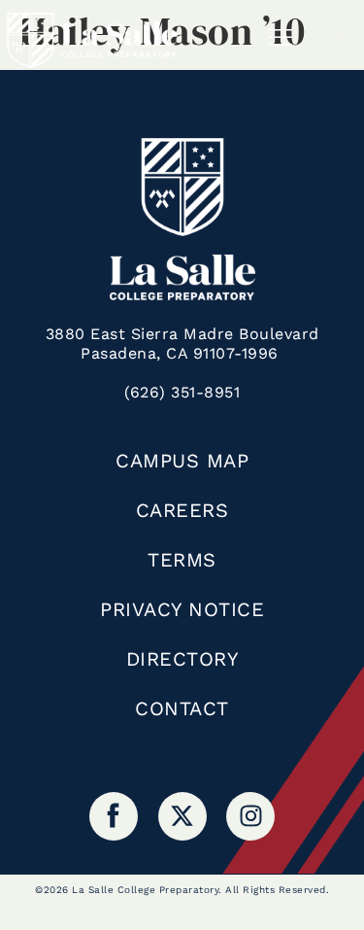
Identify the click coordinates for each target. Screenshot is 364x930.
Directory (182, 659)
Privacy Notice (182, 609)
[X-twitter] (182, 816)
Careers (182, 510)
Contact (182, 708)
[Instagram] (250, 816)
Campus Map (182, 460)
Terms (182, 559)
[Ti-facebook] (113, 816)
